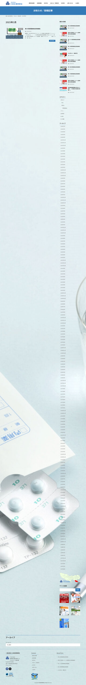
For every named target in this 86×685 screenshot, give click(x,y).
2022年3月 (63, 252)
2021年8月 (63, 271)
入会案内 (33, 669)
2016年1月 (63, 432)
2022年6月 (63, 243)
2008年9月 (63, 544)
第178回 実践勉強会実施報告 (74, 67)
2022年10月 (63, 232)
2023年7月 (63, 211)
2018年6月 (63, 364)
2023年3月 (63, 219)
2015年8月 (63, 440)
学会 (62, 102)
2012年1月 (63, 503)
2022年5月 (63, 246)
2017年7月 (63, 394)
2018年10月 (63, 353)
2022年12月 (63, 227)
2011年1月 (63, 519)
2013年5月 (63, 481)
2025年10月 (63, 145)
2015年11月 (63, 435)
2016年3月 (63, 426)
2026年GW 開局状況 (72, 53)
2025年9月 (63, 148)
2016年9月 (63, 416)
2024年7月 (63, 183)
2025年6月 (63, 153)
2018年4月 (63, 369)
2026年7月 (63, 126)
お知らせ (62, 100)
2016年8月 (63, 418)
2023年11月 (63, 200)
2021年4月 (63, 282)
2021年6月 (63, 276)
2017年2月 (63, 405)
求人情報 (62, 119)
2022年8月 (63, 238)
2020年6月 (63, 309)
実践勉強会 (64, 108)
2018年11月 (63, 350)
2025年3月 (63, 161)
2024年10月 (63, 175)
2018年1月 (63, 377)
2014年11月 (63, 457)
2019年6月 (63, 331)
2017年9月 (63, 388)
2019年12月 (63, 317)
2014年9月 (63, 459)
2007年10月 (63, 560)
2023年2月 (63, 221)
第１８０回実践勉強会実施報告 (63, 663)
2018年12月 (63, 347)
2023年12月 (63, 197)
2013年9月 (63, 476)
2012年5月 (63, 498)
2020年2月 (63, 312)
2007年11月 (63, 558)
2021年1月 (63, 290)
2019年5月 (63, 334)
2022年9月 (63, 235)
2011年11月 (63, 506)
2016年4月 (63, 424)
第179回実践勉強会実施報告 (74, 46)
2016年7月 (63, 421)
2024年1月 (63, 194)
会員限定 (62, 113)
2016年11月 (63, 413)
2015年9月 (63, 437)
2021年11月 (63, 262)
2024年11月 (63, 172)
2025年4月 (63, 159)
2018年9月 (63, 355)
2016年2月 (63, 429)
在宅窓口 (33, 665)
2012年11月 (63, 489)
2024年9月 (63, 178)
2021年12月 (63, 260)
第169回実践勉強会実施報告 (32, 28)
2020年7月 (63, 306)
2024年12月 (63, 170)
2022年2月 (63, 254)
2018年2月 (63, 375)
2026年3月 (63, 134)
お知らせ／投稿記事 (35, 662)
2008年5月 (63, 549)
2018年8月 (63, 358)
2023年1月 (63, 224)
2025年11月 (63, 142)
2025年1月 (63, 167)
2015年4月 (63, 446)
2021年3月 (63, 284)
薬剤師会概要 (34, 655)
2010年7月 (63, 528)
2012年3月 (63, 500)
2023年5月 (63, 213)
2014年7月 (63, 462)
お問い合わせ (34, 667)
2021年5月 (63, 279)
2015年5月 (63, 443)
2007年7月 (63, 566)
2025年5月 (63, 156)
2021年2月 (63, 287)
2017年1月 (63, 407)
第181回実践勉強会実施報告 (74, 25)
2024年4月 (63, 186)
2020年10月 (63, 298)
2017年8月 (63, 391)
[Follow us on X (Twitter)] (10, 668)
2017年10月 (63, 385)
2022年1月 (63, 257)
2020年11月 (63, 295)
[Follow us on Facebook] (7, 668)
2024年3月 (63, 189)
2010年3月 (63, 533)
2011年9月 (63, 508)
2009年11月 (63, 539)
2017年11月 (63, 383)
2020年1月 (63, 314)
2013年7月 (63, 478)
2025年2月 (63, 164)
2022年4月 (63, 249)
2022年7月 (63, 241)
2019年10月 (63, 323)
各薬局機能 (34, 657)
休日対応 (33, 660)
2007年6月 (63, 569)
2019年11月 (63, 320)
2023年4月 (63, 216)
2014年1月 (63, 470)
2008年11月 (63, 541)
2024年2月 (63, 191)
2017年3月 (63, 402)
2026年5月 (63, 129)
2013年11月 (63, 473)
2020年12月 (63, 293)
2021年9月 (63, 268)
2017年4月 (63, 399)
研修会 (62, 105)
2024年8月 (63, 180)
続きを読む (52, 40)
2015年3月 (63, 448)
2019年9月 (63, 325)
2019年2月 (63, 342)
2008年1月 (63, 555)
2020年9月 (63, 301)
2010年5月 (63, 530)
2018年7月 (63, 361)
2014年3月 (63, 467)
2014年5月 (63, 465)
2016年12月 (63, 410)
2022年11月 (63, 230)
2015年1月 (63, 451)
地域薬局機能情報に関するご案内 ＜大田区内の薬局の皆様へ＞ (74, 89)
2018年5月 (63, 366)
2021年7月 (63, 273)
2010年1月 (63, 536)
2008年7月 (63, 547)
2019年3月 (63, 339)
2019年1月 (63, 344)
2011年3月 (63, 517)
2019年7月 (63, 328)
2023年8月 (63, 208)
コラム (62, 110)
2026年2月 (63, 137)
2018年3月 (63, 372)
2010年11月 (63, 522)
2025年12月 (63, 140)
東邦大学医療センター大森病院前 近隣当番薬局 (66, 660)
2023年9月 (63, 205)
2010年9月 (63, 525)
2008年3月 (63, 552)
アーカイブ (8, 642)
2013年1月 (63, 487)
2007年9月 (63, 563)
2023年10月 (63, 202)
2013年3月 (63, 484)
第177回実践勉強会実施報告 (74, 73)
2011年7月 (63, 511)
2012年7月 (63, 495)
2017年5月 (63, 396)
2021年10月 (63, 265)
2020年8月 (63, 303)
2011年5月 (63, 514)
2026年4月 (63, 131)
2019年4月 (63, 336)
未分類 (62, 116)
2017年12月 (63, 380)
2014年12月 (63, 454)
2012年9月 (63, 492)
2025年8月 (63, 150)
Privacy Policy (8, 665)
